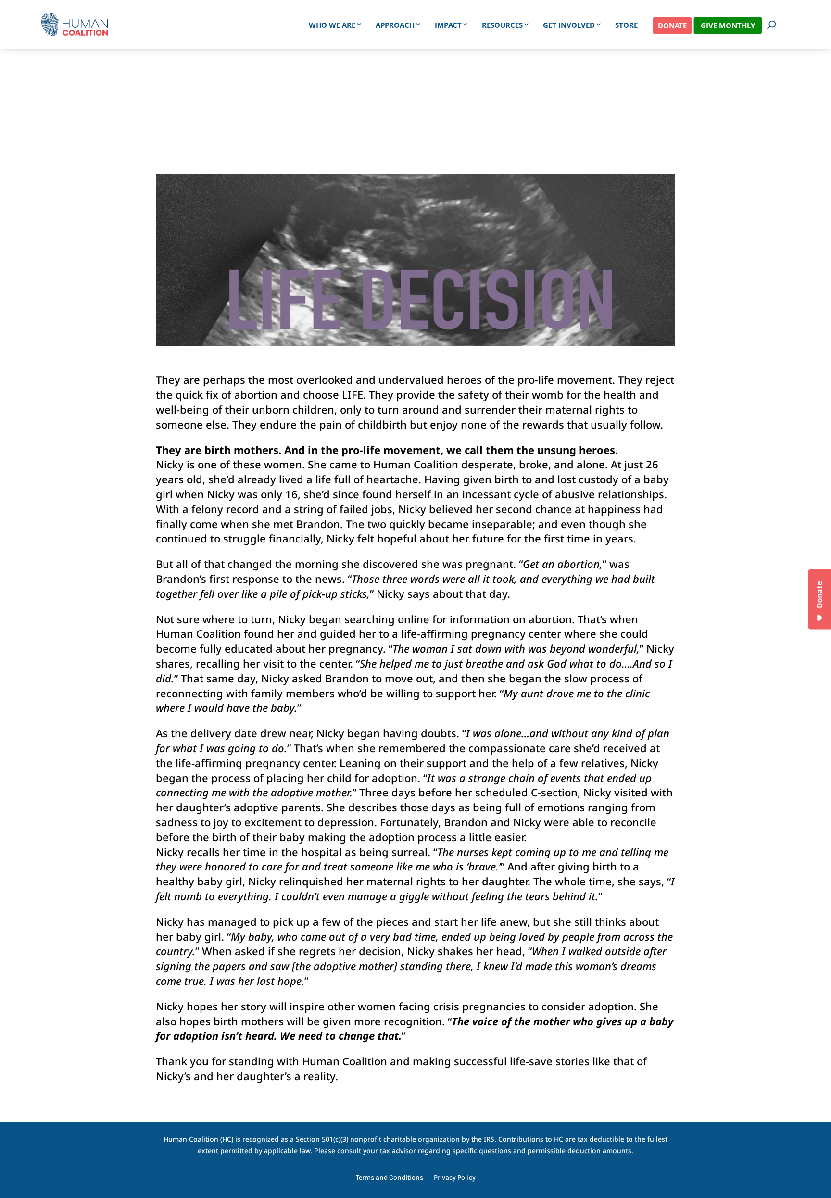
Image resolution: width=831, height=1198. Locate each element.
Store (626, 25)
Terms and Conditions (389, 1178)
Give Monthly (728, 25)
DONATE (672, 25)
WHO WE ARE (332, 25)
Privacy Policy (455, 1178)
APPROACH (395, 25)
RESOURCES (502, 25)
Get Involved (569, 25)
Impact (448, 25)
